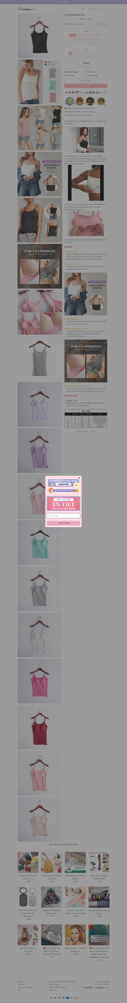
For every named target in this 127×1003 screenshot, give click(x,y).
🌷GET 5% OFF (63, 523)
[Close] (79, 478)
